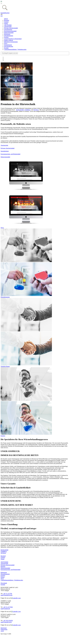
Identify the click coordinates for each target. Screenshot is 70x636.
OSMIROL (28, 110)
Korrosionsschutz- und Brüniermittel (10, 569)
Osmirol (6, 22)
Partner (3, 577)
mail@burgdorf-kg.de (6, 595)
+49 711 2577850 (8, 607)
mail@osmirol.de (5, 608)
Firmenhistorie (8, 45)
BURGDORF (20, 110)
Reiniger (3, 566)
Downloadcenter (8, 46)
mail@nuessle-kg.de (6, 622)
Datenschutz (4, 629)
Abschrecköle (8, 26)
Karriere (7, 13)
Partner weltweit (8, 40)
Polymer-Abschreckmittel (11, 28)
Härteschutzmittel (8, 32)
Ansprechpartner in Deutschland (13, 38)
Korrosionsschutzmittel (10, 31)
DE (5, 19)
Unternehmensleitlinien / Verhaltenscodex (15, 49)
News (5, 43)
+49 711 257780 (7, 593)
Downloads (4, 583)
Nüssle (6, 23)
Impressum (4, 628)
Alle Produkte (8, 25)
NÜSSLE (36, 110)
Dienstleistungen (8, 35)
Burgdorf (6, 20)
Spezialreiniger (8, 29)
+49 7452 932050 (8, 620)
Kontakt (3, 13)
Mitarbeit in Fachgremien (11, 42)
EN (2, 16)
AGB (2, 631)
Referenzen (7, 34)
